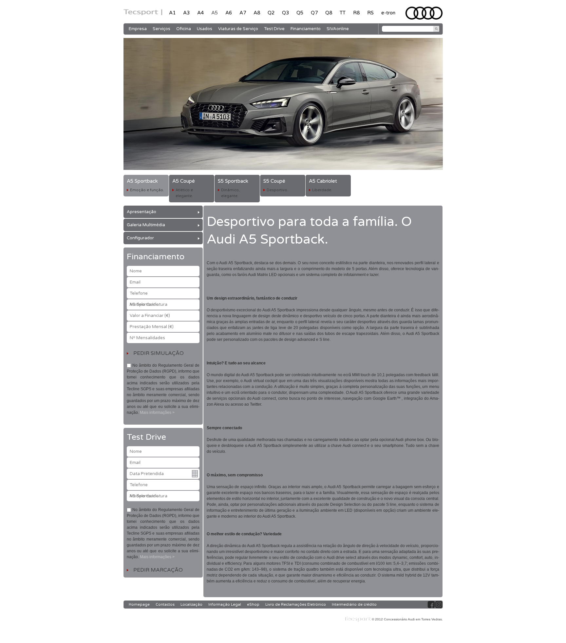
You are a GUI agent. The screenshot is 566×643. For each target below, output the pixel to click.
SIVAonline (338, 28)
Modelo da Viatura (148, 304)
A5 (214, 13)
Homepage (139, 604)
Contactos (165, 604)
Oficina (183, 28)
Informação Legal (224, 604)
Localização (191, 604)
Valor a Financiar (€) (150, 315)
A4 (200, 13)
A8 (257, 13)
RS (370, 13)
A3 (186, 13)
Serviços (161, 28)
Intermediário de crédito (354, 604)
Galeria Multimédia (146, 225)
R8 (356, 13)
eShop (253, 604)
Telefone (139, 293)
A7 (242, 13)
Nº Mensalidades (147, 337)
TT (343, 13)
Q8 (328, 13)
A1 (172, 13)
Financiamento (306, 28)
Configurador (140, 238)
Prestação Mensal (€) (152, 326)
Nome (136, 271)
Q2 (271, 13)
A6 (228, 13)
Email (135, 282)
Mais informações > (157, 412)
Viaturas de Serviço (238, 28)
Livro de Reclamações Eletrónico (295, 604)
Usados (204, 28)
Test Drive (274, 28)
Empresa (138, 28)
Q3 (285, 13)
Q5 (299, 13)
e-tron (388, 13)
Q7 (314, 13)
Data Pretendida (147, 473)
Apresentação (141, 211)
